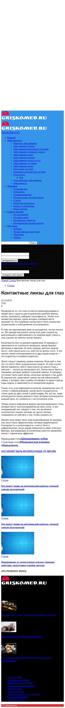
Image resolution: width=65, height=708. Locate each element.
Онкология (19, 175)
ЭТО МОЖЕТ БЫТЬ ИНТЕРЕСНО (19, 451)
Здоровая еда (20, 189)
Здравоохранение (22, 195)
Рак (21, 178)
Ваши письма (20, 209)
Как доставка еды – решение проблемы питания (28, 615)
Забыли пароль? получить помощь (19, 263)
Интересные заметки (24, 220)
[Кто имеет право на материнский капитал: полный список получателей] (17, 477)
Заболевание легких (24, 146)
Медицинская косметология (28, 223)
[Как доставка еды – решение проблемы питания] (8, 610)
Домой (4, 280)
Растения (12, 226)
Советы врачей (15, 212)
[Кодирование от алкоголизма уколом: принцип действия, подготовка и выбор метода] (17, 553)
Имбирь (17, 229)
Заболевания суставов (24, 163)
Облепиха (18, 235)
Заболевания (14, 141)
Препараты (19, 192)
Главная (11, 138)
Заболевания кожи (23, 155)
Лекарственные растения (26, 232)
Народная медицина (23, 203)
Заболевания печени (24, 158)
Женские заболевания (25, 143)
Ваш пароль (35, 257)
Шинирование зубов (34, 438)
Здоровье (12, 186)
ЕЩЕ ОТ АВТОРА (46, 451)
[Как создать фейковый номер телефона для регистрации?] (8, 652)
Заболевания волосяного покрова (31, 149)
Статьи (17, 200)
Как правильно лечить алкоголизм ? (21, 636)
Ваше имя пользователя (41, 254)
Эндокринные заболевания (27, 180)
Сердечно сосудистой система (29, 172)
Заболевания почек (23, 166)
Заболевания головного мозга (29, 152)
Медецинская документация (28, 198)
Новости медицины (23, 206)
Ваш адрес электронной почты (45, 271)
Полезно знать (21, 217)
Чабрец (17, 237)
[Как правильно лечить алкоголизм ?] (8, 631)
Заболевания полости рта (26, 160)
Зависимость (20, 183)
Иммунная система (23, 169)
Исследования (20, 215)
